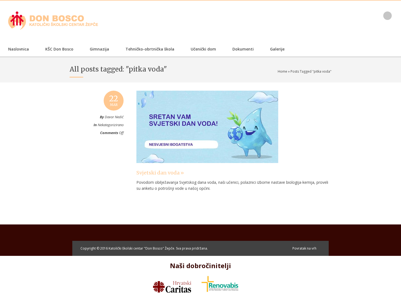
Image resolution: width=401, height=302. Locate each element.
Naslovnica (18, 49)
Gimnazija (99, 49)
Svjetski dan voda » (160, 173)
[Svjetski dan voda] (207, 168)
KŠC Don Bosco (59, 49)
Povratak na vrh (304, 248)
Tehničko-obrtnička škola (149, 49)
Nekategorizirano (111, 124)
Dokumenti (243, 49)
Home (282, 71)
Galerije (277, 49)
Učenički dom (203, 49)
